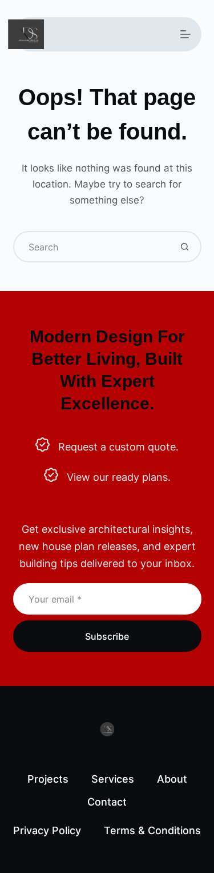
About (172, 779)
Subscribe (107, 636)
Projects (47, 779)
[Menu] (185, 34)
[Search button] (184, 246)
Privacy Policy (47, 830)
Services (112, 779)
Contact (107, 802)
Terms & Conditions (152, 830)
